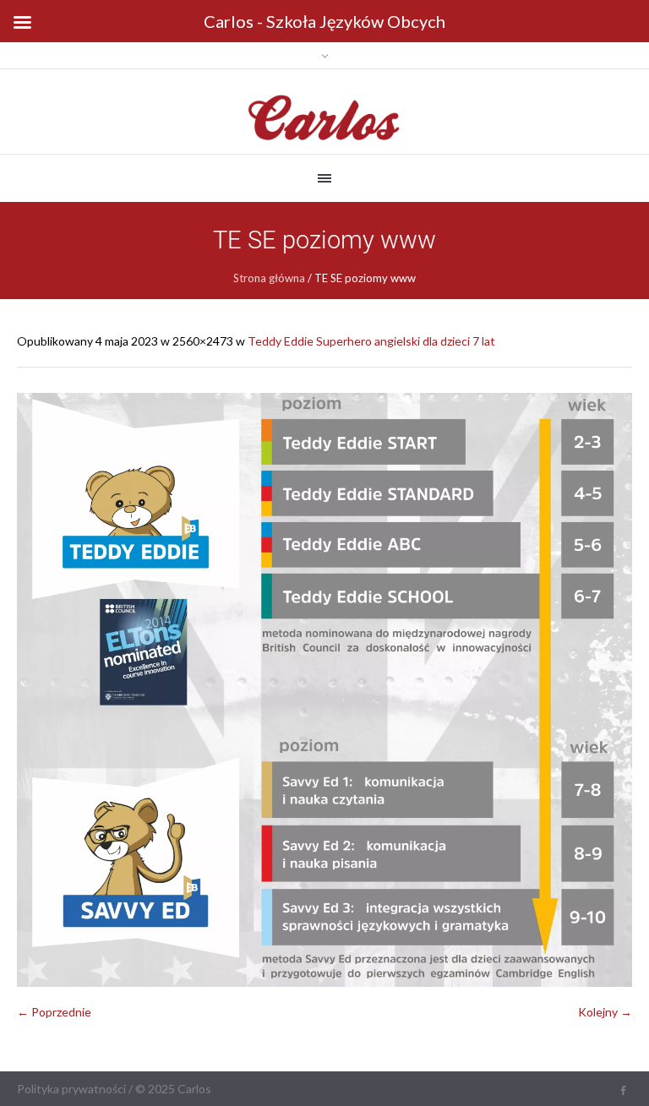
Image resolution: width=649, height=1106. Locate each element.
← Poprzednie (54, 1012)
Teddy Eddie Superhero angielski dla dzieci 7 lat (371, 341)
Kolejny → (605, 1012)
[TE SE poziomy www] (324, 690)
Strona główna (269, 278)
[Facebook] (623, 1091)
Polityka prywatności (71, 1088)
